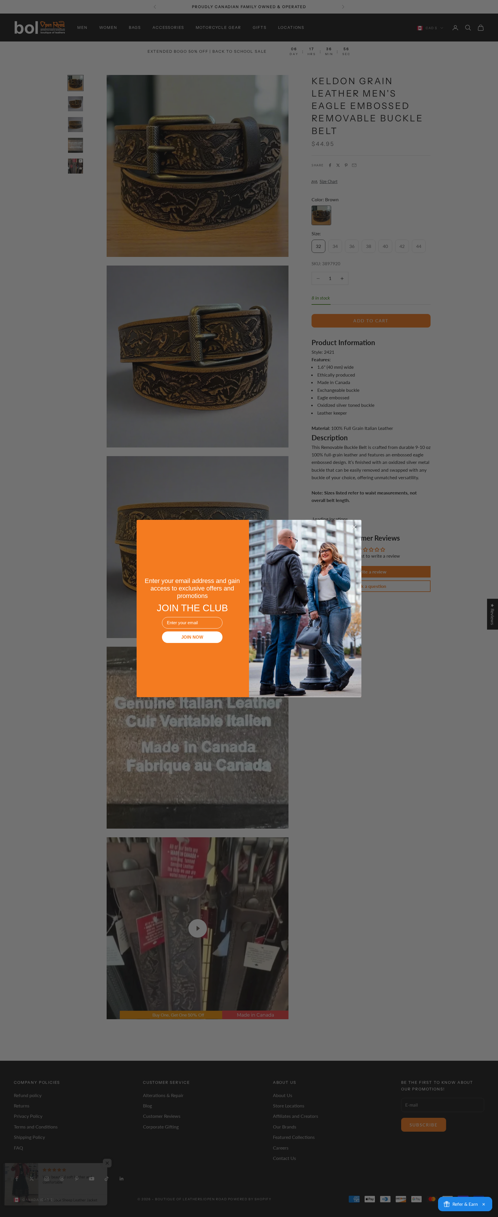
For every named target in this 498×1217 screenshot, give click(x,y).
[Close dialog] (354, 527)
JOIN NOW (192, 637)
